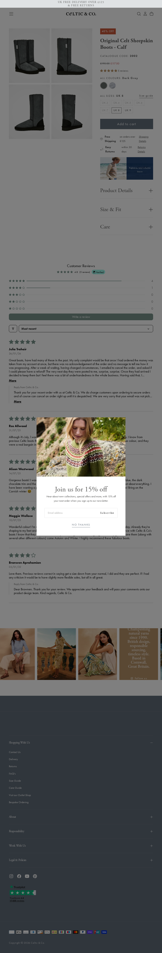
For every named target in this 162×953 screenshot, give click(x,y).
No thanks (81, 524)
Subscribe (107, 513)
